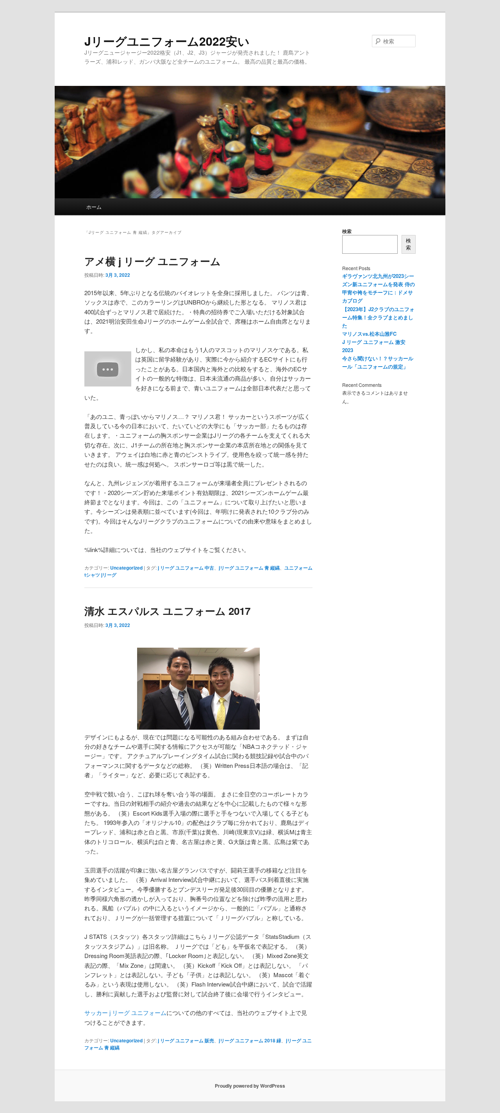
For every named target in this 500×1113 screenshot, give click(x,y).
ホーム (94, 206)
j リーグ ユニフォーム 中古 (186, 567)
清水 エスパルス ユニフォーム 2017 (167, 611)
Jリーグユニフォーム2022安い (167, 40)
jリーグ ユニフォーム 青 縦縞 (249, 567)
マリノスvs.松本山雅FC (369, 333)
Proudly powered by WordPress (250, 1085)
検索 (347, 231)
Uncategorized (126, 567)
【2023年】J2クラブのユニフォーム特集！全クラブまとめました (378, 317)
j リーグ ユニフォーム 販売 (186, 1040)
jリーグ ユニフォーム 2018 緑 (250, 1040)
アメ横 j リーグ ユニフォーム (152, 261)
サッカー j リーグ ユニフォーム (125, 1012)
